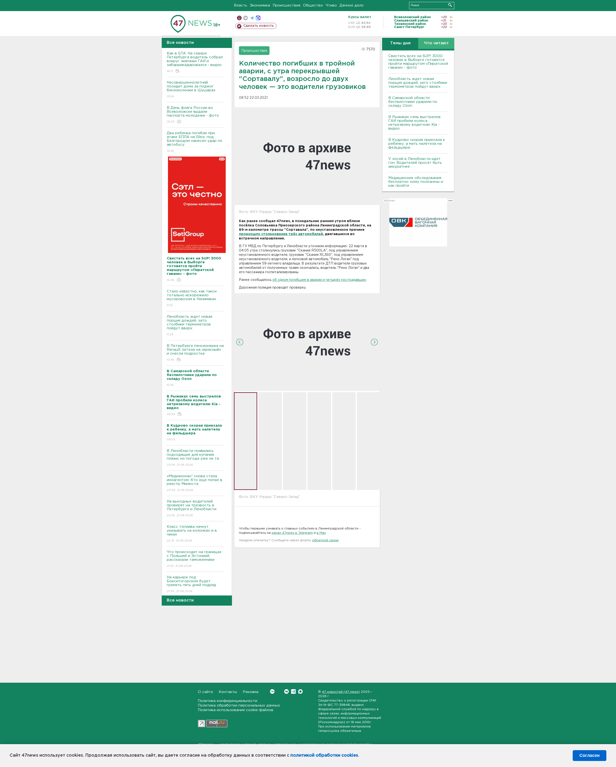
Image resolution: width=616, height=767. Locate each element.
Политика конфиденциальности (227, 700)
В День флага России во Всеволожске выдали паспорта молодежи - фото (193, 114)
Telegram (293, 691)
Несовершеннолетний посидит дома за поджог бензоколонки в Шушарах (191, 89)
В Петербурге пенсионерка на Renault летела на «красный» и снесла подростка (195, 352)
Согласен (589, 755)
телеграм (252, 18)
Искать (450, 5)
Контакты (228, 692)
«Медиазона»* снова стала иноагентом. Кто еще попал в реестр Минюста (194, 483)
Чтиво (331, 5)
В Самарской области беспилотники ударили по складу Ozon (412, 101)
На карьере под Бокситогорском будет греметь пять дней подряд (191, 584)
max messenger (258, 18)
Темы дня (400, 43)
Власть (240, 5)
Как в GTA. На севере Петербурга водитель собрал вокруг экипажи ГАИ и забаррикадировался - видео (195, 62)
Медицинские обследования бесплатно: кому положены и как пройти (415, 181)
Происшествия (286, 5)
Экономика (260, 5)
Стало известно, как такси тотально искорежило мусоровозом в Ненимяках (192, 298)
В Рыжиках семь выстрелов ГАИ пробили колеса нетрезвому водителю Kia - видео (414, 122)
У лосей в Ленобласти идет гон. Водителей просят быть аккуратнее (415, 162)
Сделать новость (258, 25)
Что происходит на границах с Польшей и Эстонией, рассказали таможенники (194, 558)
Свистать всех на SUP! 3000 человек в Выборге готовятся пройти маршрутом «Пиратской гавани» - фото (418, 61)
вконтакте (245, 18)
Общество (313, 5)
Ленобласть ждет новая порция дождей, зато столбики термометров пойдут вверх (189, 325)
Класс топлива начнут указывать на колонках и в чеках (192, 533)
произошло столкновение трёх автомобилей (281, 234)
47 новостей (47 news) (341, 692)
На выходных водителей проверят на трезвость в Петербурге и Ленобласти (191, 508)
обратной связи (325, 540)
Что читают (436, 43)
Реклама (250, 692)
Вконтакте (286, 691)
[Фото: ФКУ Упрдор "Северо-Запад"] (307, 341)
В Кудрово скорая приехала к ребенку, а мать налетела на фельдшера (416, 143)
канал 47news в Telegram (292, 533)
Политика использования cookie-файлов (235, 710)
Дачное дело (352, 5)
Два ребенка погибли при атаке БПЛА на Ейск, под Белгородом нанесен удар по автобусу (194, 142)
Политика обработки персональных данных (239, 705)
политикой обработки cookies (324, 755)
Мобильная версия (239, 18)
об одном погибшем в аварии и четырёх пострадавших (319, 279)
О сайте (205, 692)
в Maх (321, 533)
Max (300, 691)
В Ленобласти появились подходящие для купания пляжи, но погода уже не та (193, 457)
